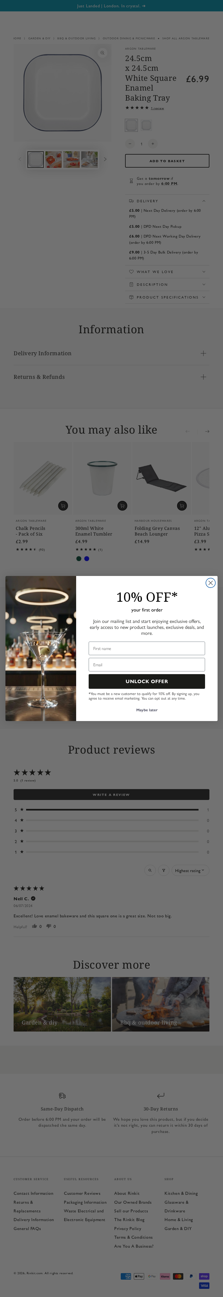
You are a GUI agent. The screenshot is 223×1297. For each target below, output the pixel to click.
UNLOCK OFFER (147, 681)
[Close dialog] (210, 583)
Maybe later (146, 710)
